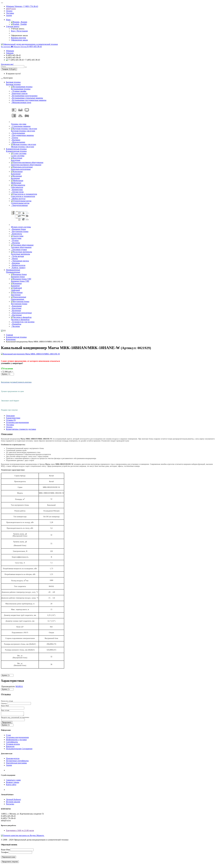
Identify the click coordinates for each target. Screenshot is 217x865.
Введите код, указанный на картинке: (15, 717)
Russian (23, 22)
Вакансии (10, 746)
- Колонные (16, 310)
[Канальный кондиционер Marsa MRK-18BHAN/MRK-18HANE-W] (30, 354)
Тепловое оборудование (21, 247)
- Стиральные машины (21, 126)
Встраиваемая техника (20, 89)
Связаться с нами (13, 780)
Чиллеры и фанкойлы (20, 319)
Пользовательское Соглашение (19, 749)
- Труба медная (17, 256)
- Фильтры (15, 243)
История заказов (13, 802)
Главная (9, 335)
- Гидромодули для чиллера (22, 322)
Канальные (16, 174)
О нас (8, 735)
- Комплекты (16, 234)
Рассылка (10, 804)
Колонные (15, 178)
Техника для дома (18, 124)
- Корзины (15, 263)
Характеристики (13, 418)
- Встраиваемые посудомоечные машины (28, 100)
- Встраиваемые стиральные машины (27, 98)
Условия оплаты (13, 744)
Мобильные (16, 183)
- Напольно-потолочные (21, 313)
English (23, 24)
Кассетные (15, 160)
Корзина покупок (18, 38)
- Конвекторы (17, 189)
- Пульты (15, 240)
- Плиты (14, 138)
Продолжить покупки (10, 862)
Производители (12, 758)
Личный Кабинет (13, 799)
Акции (9, 15)
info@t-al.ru (11, 9)
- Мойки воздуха (18, 198)
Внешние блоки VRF (20, 281)
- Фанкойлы (16, 324)
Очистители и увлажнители (23, 196)
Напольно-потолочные (21, 169)
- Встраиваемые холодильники (24, 96)
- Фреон (14, 258)
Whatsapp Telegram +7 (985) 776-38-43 (22, 6)
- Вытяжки (15, 140)
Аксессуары (16, 238)
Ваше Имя (5, 850)
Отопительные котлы (20, 203)
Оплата (9, 11)
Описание (10, 416)
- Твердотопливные (19, 205)
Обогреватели (17, 187)
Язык (8, 20)
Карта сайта (11, 784)
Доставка (10, 13)
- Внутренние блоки (19, 231)
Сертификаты (12, 742)
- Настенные (16, 315)
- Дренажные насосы (20, 261)
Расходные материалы (20, 254)
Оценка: (4, 703)
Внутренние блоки (19, 304)
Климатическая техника (16, 149)
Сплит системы (17, 156)
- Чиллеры (15, 326)
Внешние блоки (18, 277)
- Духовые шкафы (18, 91)
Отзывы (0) (11, 420)
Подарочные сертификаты (17, 761)
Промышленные (13, 270)
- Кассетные (16, 308)
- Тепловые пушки (19, 249)
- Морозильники (18, 142)
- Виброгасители (18, 265)
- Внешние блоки (18, 229)
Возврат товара (12, 782)
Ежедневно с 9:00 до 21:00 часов (20, 830)
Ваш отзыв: (5, 710)
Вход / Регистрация (19, 31)
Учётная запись (12, 26)
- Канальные (16, 306)
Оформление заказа (19, 40)
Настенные (16, 295)
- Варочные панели (19, 93)
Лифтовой (15, 290)
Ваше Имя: (5, 706)
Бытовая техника (13, 82)
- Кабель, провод (18, 268)
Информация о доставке (16, 740)
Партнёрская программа (16, 763)
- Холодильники (18, 133)
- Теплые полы (17, 192)
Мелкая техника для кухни (22, 147)
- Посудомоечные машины (22, 135)
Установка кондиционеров (17, 422)
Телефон (4, 852)
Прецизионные (17, 299)
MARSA (19, 686)
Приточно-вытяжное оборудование (26, 165)
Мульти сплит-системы (21, 227)
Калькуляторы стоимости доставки (21, 429)
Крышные (15, 286)
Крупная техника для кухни (23, 131)
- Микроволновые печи (21, 102)
